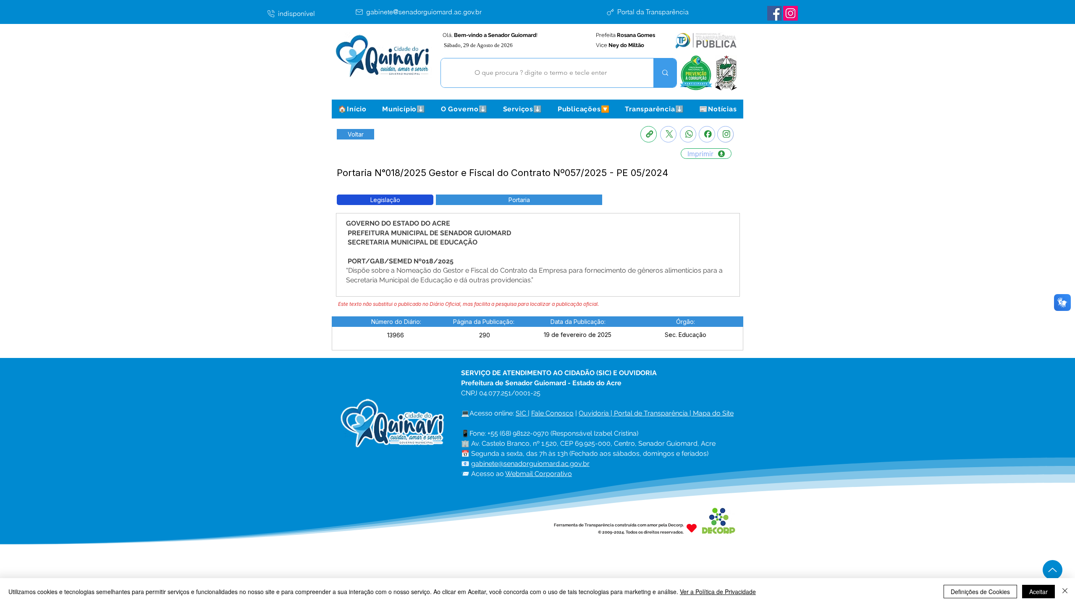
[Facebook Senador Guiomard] (774, 13)
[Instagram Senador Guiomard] (790, 13)
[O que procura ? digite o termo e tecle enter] (664, 72)
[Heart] (691, 528)
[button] (403, 109)
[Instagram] (725, 134)
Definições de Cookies (980, 591)
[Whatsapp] (688, 134)
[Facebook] (707, 134)
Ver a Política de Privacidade (718, 591)
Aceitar (1038, 591)
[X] (668, 134)
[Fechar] (1065, 591)
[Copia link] (648, 134)
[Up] (1052, 570)
